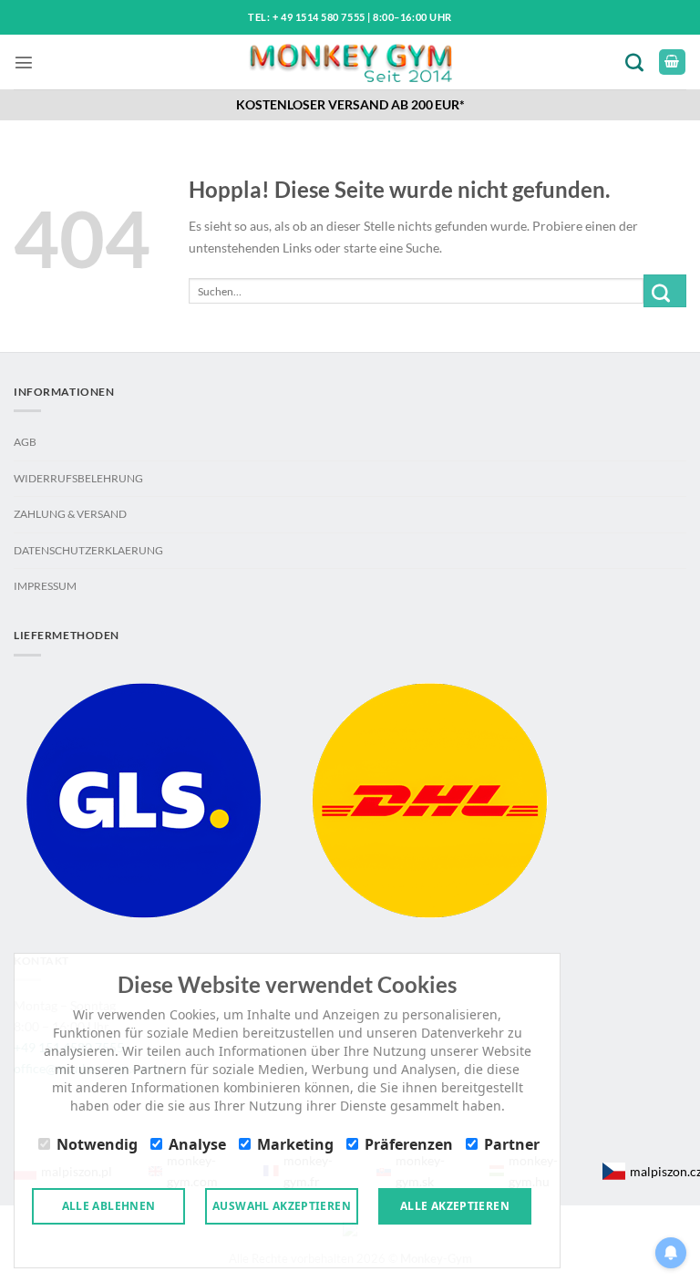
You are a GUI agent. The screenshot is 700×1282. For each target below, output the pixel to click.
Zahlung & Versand (70, 514)
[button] (24, 62)
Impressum (45, 586)
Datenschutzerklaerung (88, 550)
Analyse (197, 1144)
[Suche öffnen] (638, 61)
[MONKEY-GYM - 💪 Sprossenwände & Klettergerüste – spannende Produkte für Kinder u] (350, 62)
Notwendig (97, 1144)
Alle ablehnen (109, 1206)
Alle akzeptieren (455, 1206)
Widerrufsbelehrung (78, 478)
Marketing (295, 1144)
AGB (25, 442)
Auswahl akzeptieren (281, 1206)
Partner (512, 1144)
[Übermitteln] (664, 290)
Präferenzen (409, 1144)
